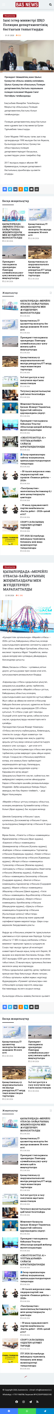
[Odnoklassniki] (21, 189)
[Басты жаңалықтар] (27, 4)
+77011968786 (18, 1394)
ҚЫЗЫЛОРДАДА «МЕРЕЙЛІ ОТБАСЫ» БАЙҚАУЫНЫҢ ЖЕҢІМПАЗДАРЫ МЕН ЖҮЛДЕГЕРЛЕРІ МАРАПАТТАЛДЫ (13, 231)
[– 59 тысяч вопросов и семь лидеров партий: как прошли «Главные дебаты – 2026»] (10, 475)
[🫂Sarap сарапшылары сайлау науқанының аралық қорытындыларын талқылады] (10, 458)
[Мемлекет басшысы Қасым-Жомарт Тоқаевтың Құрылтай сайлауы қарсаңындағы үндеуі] (10, 408)
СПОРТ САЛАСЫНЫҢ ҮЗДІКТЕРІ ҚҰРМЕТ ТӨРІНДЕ (32, 525)
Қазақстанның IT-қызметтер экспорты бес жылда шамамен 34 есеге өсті (39, 229)
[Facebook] (5, 189)
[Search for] (50, 5)
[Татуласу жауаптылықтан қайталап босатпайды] (10, 395)
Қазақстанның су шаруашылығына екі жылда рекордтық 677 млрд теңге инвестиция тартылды (39, 268)
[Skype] (26, 189)
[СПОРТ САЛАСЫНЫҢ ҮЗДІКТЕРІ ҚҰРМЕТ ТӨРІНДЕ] (10, 526)
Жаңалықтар (9, 16)
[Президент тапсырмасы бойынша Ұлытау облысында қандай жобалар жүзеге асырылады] (10, 424)
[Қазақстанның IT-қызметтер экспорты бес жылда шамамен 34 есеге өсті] (40, 214)
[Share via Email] (31, 189)
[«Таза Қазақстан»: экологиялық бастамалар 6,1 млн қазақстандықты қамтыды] (10, 492)
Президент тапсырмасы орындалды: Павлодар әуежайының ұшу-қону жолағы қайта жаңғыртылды (34, 343)
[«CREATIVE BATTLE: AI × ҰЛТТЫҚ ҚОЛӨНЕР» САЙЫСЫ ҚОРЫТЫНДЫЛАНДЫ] (10, 441)
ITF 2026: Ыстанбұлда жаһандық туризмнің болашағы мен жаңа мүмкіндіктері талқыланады (32, 541)
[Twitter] (10, 189)
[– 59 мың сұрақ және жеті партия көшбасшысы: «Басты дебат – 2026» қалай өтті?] (10, 509)
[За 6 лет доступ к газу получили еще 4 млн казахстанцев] (10, 381)
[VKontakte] (15, 189)
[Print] (37, 189)
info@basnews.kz (43, 1390)
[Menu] (3, 5)
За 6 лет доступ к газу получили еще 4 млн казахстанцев (32, 380)
